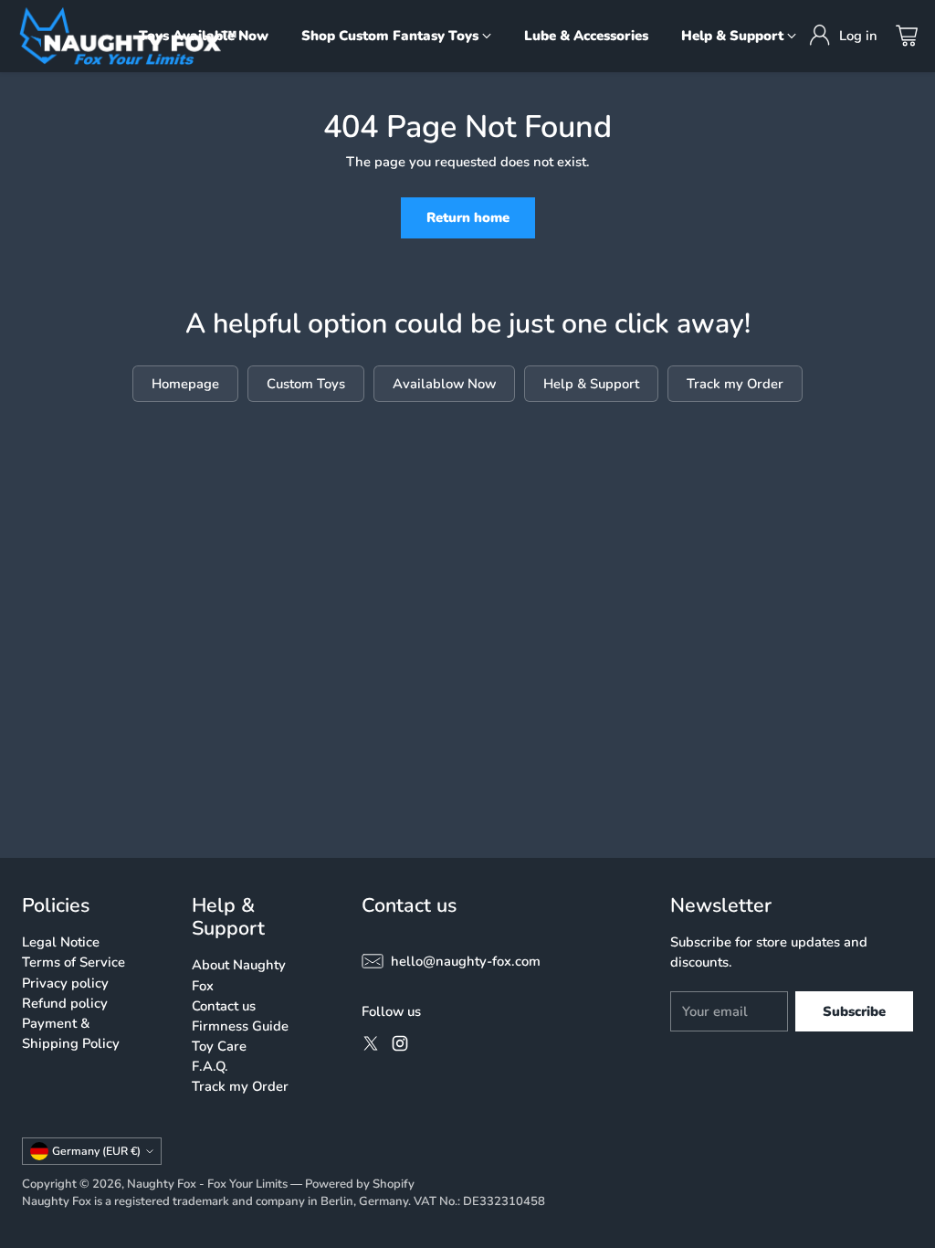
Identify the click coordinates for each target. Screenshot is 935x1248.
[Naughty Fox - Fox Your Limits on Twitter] (371, 1046)
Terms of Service (73, 962)
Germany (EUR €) (96, 1151)
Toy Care (219, 1046)
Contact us (224, 1006)
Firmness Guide (240, 1026)
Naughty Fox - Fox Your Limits (207, 1184)
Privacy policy (65, 983)
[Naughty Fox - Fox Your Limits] (127, 36)
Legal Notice (61, 942)
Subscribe (854, 1011)
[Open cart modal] (906, 35)
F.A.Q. (210, 1066)
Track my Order (240, 1086)
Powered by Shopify (360, 1184)
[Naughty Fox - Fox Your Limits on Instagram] (400, 1046)
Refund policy (65, 1003)
